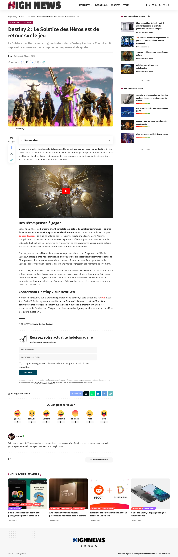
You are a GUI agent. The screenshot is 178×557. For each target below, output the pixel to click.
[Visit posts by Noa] (11, 436)
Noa (10, 56)
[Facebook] (146, 5)
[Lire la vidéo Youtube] (66, 191)
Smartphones (15, 508)
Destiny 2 (49, 324)
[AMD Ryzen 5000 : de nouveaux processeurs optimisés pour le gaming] (68, 493)
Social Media (108, 508)
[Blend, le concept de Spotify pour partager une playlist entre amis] (27, 493)
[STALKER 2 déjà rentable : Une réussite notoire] (127, 56)
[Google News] (153, 5)
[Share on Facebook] (21, 62)
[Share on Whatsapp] (92, 393)
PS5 (103, 297)
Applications (26, 505)
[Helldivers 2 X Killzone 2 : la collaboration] (127, 69)
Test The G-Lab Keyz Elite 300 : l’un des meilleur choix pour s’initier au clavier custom (152, 98)
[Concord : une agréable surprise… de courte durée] (127, 125)
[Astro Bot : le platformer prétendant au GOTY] (127, 112)
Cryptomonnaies (142, 47)
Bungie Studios (38, 324)
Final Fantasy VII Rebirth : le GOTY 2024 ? (152, 134)
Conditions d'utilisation (57, 380)
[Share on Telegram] (32, 62)
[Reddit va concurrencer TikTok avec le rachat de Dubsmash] (109, 493)
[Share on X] (26, 62)
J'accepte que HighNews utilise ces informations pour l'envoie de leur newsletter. (54, 365)
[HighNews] (34, 5)
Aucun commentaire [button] (100, 460)
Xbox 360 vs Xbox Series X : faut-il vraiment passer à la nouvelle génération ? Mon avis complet (150, 26)
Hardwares (66, 508)
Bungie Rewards (27, 235)
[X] (149, 5)
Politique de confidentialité (44, 383)
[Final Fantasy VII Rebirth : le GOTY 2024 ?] (127, 138)
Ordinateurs (79, 508)
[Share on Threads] (38, 62)
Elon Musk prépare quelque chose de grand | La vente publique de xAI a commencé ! (152, 40)
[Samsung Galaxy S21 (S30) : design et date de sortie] (150, 493)
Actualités (21, 17)
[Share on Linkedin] (98, 393)
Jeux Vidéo (31, 17)
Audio (36, 505)
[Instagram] (156, 5)
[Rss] (159, 5)
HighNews (12, 17)
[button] (168, 5)
